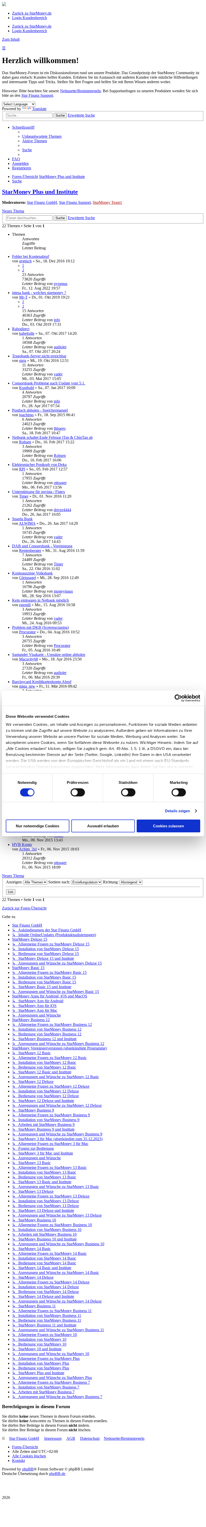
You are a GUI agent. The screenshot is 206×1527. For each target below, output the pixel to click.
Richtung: (111, 882)
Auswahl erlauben (103, 826)
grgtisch (25, 261)
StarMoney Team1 (107, 202)
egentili (25, 605)
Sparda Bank (22, 519)
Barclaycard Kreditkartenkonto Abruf (41, 682)
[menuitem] (42, 136)
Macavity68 (28, 659)
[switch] (78, 792)
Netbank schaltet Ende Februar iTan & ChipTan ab (52, 437)
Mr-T (23, 297)
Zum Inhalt (11, 39)
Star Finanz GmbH (42, 202)
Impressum (53, 1438)
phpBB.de (57, 1473)
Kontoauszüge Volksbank (32, 573)
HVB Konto (22, 844)
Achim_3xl (28, 849)
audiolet (60, 347)
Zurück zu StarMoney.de (32, 13)
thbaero (60, 428)
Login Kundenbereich (29, 18)
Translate (39, 109)
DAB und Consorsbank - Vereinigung (42, 546)
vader (58, 374)
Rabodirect (20, 329)
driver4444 (62, 510)
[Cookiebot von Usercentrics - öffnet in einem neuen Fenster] (178, 698)
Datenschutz (90, 1438)
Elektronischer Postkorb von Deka (39, 464)
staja (22, 360)
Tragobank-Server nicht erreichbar (39, 356)
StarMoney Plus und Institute (40, 191)
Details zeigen (177, 811)
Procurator (27, 632)
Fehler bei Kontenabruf (30, 256)
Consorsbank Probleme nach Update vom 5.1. (48, 383)
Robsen (25, 442)
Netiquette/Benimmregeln (80, 91)
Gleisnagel (27, 578)
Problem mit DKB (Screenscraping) (40, 627)
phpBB (28, 1469)
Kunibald (26, 388)
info (57, 320)
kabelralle (26, 333)
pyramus (60, 283)
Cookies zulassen (168, 826)
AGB (70, 1438)
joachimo (26, 415)
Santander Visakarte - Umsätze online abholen (48, 654)
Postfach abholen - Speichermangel (40, 410)
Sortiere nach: (59, 882)
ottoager (60, 483)
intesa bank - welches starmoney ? (39, 293)
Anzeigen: (14, 882)
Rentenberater (30, 550)
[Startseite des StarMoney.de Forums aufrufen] (4, 5)
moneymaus (63, 591)
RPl (22, 469)
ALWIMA (27, 523)
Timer (23, 496)
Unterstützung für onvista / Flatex (38, 492)
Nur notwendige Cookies (37, 826)
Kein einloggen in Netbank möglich (40, 600)
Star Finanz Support (37, 95)
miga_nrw (27, 686)
